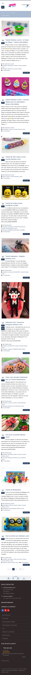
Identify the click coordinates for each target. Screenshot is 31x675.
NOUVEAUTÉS (17, 226)
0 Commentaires (6, 70)
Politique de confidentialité (8, 631)
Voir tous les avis (5, 660)
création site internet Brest (12, 670)
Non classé (10, 272)
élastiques (5, 230)
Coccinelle (5, 457)
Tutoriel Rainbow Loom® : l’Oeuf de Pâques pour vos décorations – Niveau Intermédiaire (17, 102)
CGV (3, 628)
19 (20, 569)
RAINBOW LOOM (12, 230)
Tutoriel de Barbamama (13, 490)
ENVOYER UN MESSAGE (7, 602)
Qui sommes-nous (6, 615)
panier (16, 68)
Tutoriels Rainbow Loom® (19, 129)
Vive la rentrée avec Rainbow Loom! (17, 536)
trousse (17, 562)
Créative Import (8, 225)
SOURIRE (22, 230)
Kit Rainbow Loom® (19, 406)
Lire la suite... (26, 72)
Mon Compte (5, 618)
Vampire (23, 349)
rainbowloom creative (9, 63)
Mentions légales (6, 635)
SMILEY (18, 230)
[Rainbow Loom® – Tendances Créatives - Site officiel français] (12, 5)
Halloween (10, 349)
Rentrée (13, 562)
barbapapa (5, 508)
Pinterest (5, 610)
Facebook (2, 610)
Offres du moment (18, 454)
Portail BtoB (5, 638)
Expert (4, 176)
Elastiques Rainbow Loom (9, 68)
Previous (8, 569)
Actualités (5, 65)
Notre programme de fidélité (8, 621)
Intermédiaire (10, 65)
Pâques (20, 68)
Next (23, 569)
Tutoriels (16, 65)
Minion (9, 562)
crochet (9, 508)
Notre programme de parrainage (9, 625)
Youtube (8, 610)
